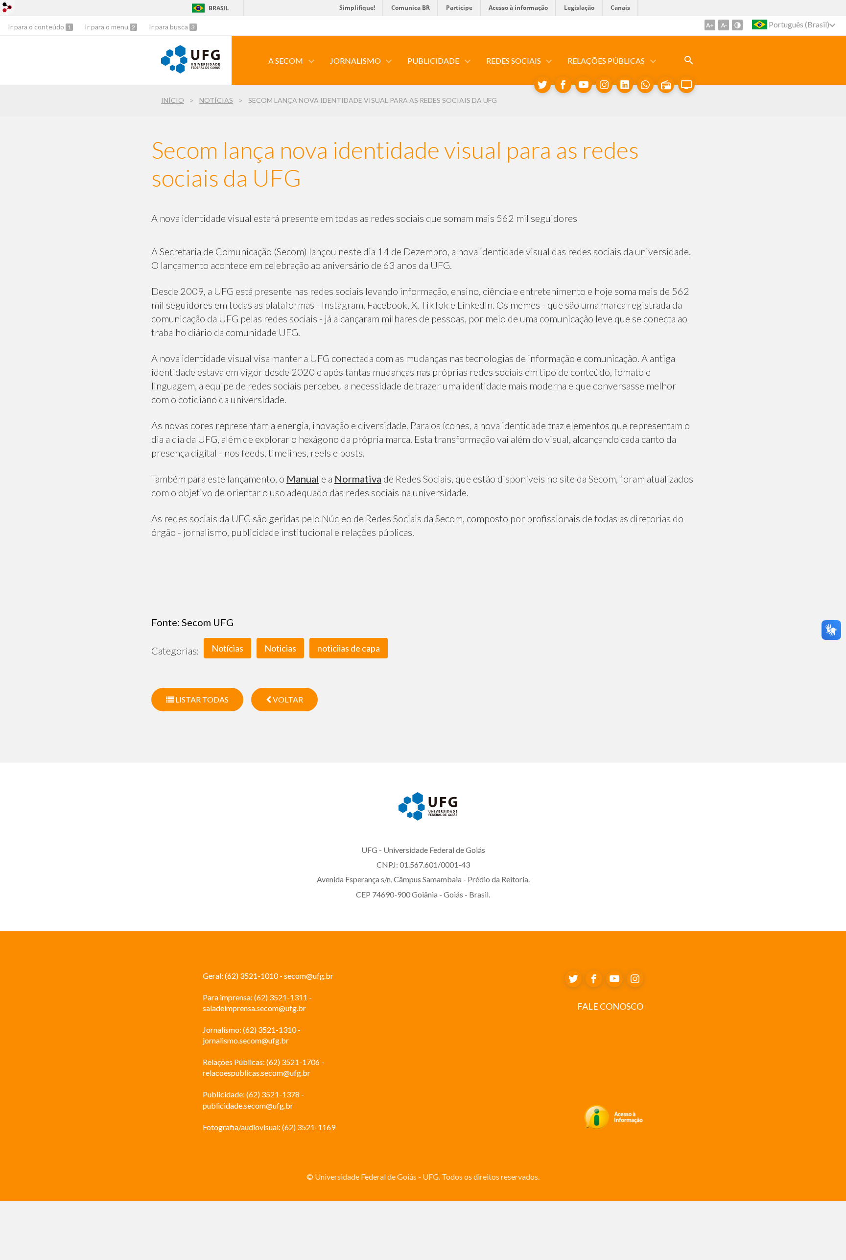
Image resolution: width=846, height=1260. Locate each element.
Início (172, 100)
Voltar (287, 699)
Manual (302, 479)
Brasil (219, 8)
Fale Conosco (610, 1006)
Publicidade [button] (433, 60)
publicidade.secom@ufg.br (248, 1105)
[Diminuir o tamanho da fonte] (723, 25)
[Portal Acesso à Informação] (613, 1126)
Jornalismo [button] (355, 60)
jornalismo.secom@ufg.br (246, 1040)
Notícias (216, 100)
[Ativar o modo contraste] (737, 25)
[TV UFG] (686, 84)
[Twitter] (542, 84)
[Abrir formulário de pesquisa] (689, 60)
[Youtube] (583, 84)
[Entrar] (7, 8)
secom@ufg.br (308, 975)
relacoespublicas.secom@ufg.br (256, 1072)
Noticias (280, 648)
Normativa (357, 479)
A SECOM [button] (285, 60)
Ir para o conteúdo (37, 27)
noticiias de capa (348, 648)
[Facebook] (563, 84)
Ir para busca (169, 27)
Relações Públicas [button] (606, 60)
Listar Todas (201, 699)
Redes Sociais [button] (513, 60)
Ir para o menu (107, 27)
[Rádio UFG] (666, 84)
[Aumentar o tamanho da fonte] (710, 25)
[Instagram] (604, 84)
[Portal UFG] (190, 70)
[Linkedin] (624, 84)
